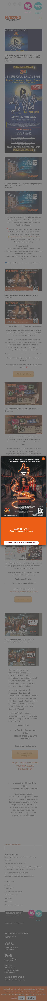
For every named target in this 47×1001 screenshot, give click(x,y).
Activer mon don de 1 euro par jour (21, 543)
